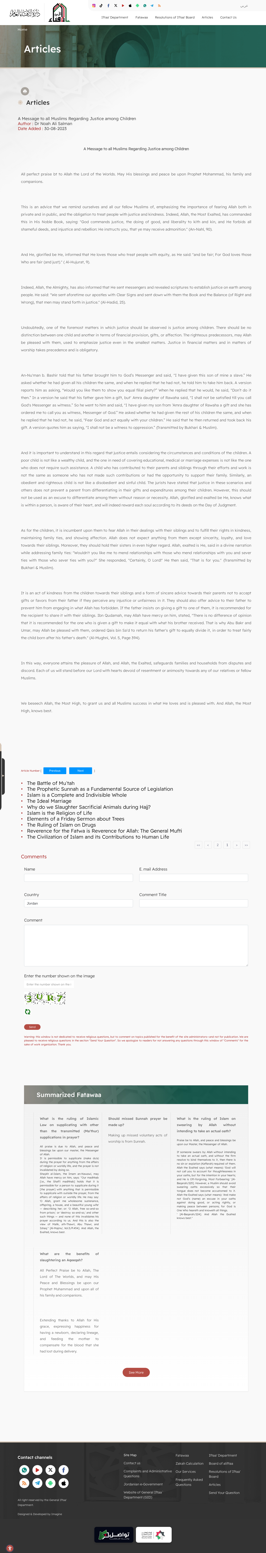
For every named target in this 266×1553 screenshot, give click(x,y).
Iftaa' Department (223, 1455)
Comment (33, 920)
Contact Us (228, 17)
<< (198, 845)
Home (22, 29)
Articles (215, 1484)
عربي (244, 5)
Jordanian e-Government (143, 1484)
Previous (54, 770)
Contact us (132, 1463)
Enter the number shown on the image (59, 975)
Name (29, 869)
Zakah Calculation (189, 1463)
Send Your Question (224, 1493)
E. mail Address (153, 869)
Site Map (130, 1455)
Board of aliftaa (221, 1463)
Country (31, 894)
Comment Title (152, 894)
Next (81, 770)
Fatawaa (182, 1455)
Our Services (186, 1471)
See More (136, 1372)
